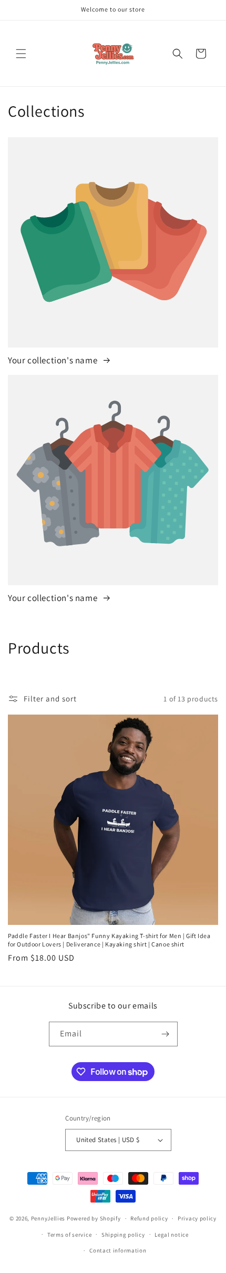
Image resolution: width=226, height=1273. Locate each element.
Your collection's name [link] (53, 360)
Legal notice (171, 1234)
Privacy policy (197, 1218)
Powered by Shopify (94, 1218)
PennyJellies (48, 1218)
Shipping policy (123, 1234)
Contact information (117, 1250)
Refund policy (149, 1218)
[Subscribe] (165, 1034)
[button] (21, 53)
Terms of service (69, 1234)
